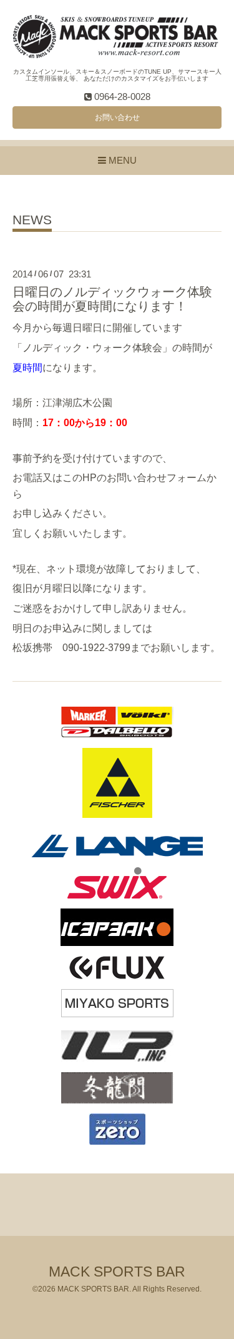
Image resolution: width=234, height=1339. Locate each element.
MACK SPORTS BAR (117, 1272)
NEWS (32, 220)
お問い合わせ (117, 117)
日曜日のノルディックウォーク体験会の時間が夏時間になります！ (112, 299)
